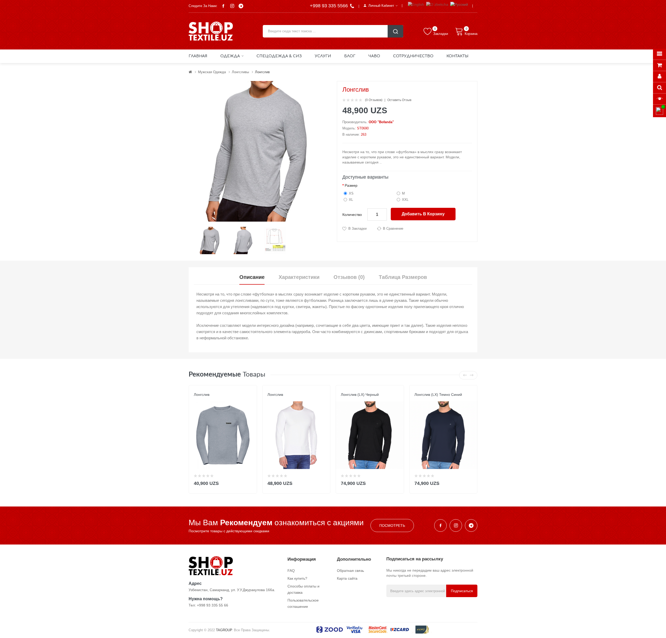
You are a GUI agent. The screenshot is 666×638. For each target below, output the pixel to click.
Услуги (323, 56)
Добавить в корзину (423, 214)
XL (351, 200)
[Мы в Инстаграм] (232, 6)
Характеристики (299, 277)
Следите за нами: (203, 6)
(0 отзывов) (373, 100)
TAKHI (198, 399)
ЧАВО (374, 56)
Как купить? (297, 578)
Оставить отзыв (399, 100)
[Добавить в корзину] (249, 482)
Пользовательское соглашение (303, 603)
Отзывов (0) (349, 277)
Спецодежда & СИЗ (279, 56)
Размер (351, 185)
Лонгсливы (240, 72)
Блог (349, 56)
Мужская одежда (212, 72)
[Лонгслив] (210, 240)
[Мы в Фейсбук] (223, 6)
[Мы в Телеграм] (241, 6)
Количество (352, 214)
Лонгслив (262, 72)
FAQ (291, 570)
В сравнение (393, 228)
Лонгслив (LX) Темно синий (438, 394)
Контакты (457, 56)
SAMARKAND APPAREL (358, 399)
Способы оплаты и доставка (303, 589)
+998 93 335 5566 (329, 5)
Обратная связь (350, 570)
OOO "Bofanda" (381, 122)
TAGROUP (224, 630)
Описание (252, 277)
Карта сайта (347, 578)
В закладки (357, 228)
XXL (405, 200)
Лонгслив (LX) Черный (360, 394)
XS (351, 193)
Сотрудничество (413, 56)
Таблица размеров (403, 277)
